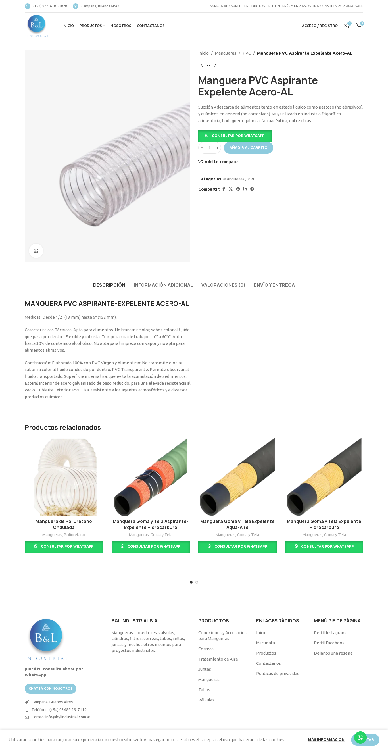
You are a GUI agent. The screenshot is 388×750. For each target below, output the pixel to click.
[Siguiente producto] (215, 65)
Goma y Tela (161, 534)
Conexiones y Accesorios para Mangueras (222, 635)
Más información (326, 739)
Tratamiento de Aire (218, 659)
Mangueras (225, 53)
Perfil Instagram (330, 632)
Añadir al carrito (249, 147)
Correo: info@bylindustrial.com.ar (61, 717)
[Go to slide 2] (196, 582)
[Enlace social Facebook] (223, 189)
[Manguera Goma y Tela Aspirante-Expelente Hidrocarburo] (151, 477)
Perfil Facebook (329, 642)
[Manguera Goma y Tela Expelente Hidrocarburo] (324, 477)
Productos (266, 653)
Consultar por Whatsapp (238, 136)
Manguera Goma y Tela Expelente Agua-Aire (237, 524)
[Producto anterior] (201, 65)
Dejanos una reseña (333, 653)
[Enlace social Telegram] (252, 189)
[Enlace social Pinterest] (238, 189)
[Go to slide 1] (191, 582)
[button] (235, 135)
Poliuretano (74, 534)
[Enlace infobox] (46, 6)
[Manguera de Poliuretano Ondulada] (64, 477)
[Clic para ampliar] (36, 251)
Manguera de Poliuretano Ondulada (64, 524)
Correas (206, 648)
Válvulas (206, 699)
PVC (247, 53)
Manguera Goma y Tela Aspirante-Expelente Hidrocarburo (151, 524)
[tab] (109, 282)
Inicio (203, 53)
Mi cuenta (265, 642)
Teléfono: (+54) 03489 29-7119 (59, 709)
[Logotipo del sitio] (36, 25)
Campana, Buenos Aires (52, 702)
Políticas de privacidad (277, 673)
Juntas (204, 669)
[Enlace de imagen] (46, 638)
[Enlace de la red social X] (230, 189)
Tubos (204, 689)
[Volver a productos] (208, 65)
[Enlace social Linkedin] (245, 189)
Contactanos (268, 663)
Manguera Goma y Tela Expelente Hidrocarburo (324, 524)
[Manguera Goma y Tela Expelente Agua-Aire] (237, 477)
